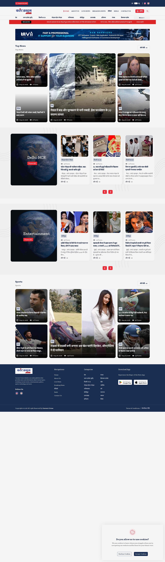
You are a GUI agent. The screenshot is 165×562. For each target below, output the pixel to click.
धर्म (101, 389)
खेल (101, 382)
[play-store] (125, 382)
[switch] (136, 3)
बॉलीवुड (86, 392)
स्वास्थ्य (102, 392)
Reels (116, 11)
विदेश (101, 399)
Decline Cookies (124, 554)
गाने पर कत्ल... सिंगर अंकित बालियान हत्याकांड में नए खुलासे (88, 22)
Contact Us (126, 11)
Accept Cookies (141, 554)
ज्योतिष (102, 385)
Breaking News (99, 11)
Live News (85, 11)
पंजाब (101, 375)
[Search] (147, 11)
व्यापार (102, 395)
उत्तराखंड (86, 395)
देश (85, 375)
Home (66, 11)
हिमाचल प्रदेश (104, 378)
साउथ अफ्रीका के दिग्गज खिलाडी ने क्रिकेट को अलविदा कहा (124, 22)
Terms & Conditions (133, 408)
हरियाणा (86, 399)
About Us (75, 11)
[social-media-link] (145, 3)
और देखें (142, 48)
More (141, 18)
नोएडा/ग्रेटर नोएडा (89, 385)
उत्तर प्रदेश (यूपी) (88, 378)
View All (32, 163)
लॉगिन (141, 11)
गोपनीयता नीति (146, 408)
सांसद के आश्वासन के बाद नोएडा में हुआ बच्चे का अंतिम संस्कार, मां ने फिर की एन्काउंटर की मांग (43, 22)
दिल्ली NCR (87, 382)
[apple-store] (141, 382)
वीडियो (110, 11)
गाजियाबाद (87, 389)
